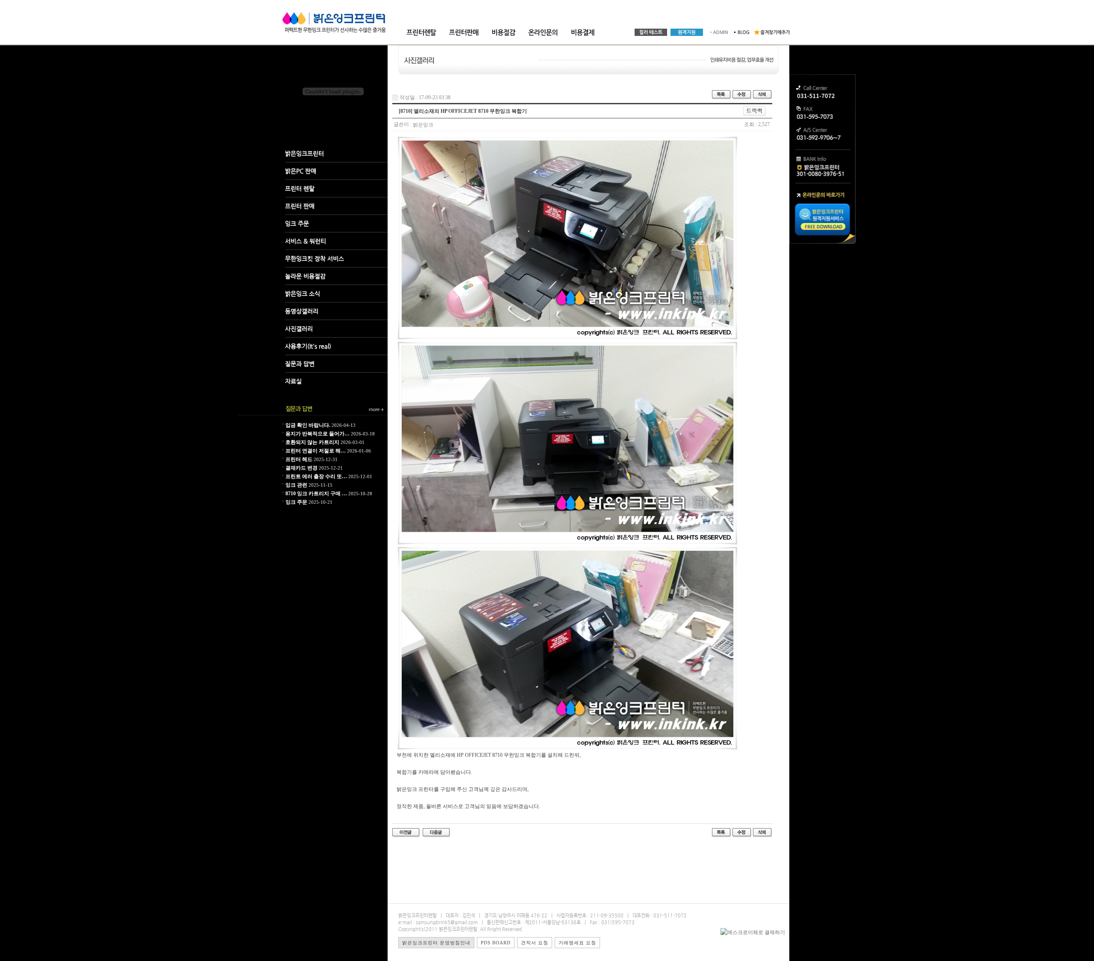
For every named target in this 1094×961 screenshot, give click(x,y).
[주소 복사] (754, 111)
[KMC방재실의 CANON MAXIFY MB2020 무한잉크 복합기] (406, 832)
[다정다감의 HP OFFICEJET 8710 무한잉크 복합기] (436, 832)
